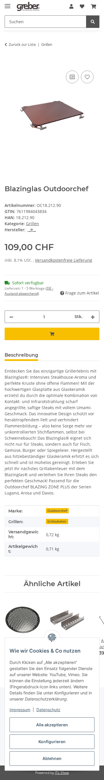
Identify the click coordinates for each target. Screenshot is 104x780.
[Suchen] (92, 21)
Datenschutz (48, 709)
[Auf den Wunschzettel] (87, 77)
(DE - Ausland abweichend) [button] (29, 291)
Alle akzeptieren (52, 724)
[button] (71, 6)
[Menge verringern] (11, 317)
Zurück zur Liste (22, 44)
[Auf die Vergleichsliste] (72, 77)
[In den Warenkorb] (9, 62)
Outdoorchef (57, 511)
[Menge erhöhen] (92, 317)
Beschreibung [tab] (21, 355)
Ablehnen (52, 758)
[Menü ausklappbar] (7, 3)
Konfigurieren (52, 741)
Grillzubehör (56, 521)
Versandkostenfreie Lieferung (63, 260)
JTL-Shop (62, 772)
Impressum (20, 709)
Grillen (32, 223)
